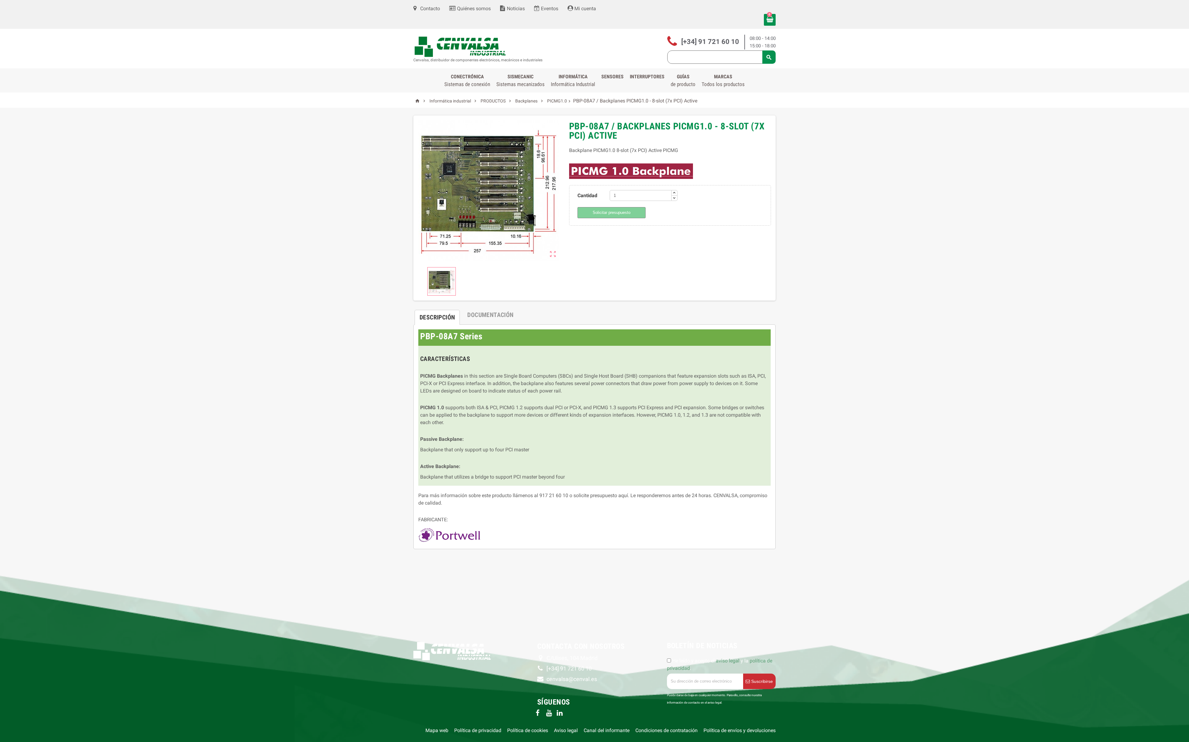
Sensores (612, 77)
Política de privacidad (477, 730)
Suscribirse (761, 681)
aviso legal (727, 661)
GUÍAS (683, 80)
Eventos (549, 8)
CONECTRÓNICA (467, 80)
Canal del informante (606, 730)
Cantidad (587, 195)
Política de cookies (527, 730)
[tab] (437, 315)
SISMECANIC (520, 80)
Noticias (515, 8)
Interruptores (647, 77)
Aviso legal (566, 730)
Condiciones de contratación (666, 730)
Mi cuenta (584, 8)
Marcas (723, 80)
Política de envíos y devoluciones (739, 730)
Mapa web (436, 730)
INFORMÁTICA (573, 80)
